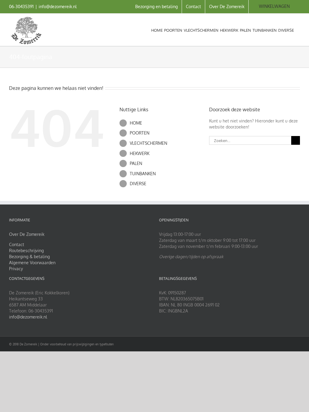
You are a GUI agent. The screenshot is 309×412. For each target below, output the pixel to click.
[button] (296, 29)
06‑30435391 (21, 6)
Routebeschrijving (26, 250)
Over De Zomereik (26, 234)
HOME (136, 122)
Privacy (16, 268)
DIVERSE (138, 183)
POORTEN (139, 132)
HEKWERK (139, 153)
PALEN (136, 163)
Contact (16, 244)
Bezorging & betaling (29, 256)
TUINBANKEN (143, 173)
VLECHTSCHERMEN (148, 143)
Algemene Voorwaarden (32, 262)
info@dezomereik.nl (58, 6)
